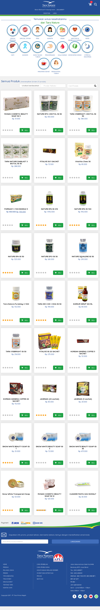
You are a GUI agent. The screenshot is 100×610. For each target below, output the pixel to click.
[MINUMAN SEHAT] (43, 63)
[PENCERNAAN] (50, 46)
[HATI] (12, 46)
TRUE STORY (7, 579)
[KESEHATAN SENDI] (74, 46)
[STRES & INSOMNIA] (87, 46)
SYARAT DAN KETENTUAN (45, 573)
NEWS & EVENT (8, 582)
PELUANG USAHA (8, 570)
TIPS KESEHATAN (8, 576)
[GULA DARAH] (62, 46)
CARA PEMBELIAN (42, 564)
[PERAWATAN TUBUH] (56, 63)
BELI (26, 130)
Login (55, 13)
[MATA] (87, 30)
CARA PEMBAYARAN (43, 567)
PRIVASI (39, 576)
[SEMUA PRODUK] (12, 31)
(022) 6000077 (60, 9)
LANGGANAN (75, 542)
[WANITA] (50, 30)
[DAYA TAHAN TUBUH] (37, 46)
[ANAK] (62, 30)
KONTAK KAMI (7, 588)
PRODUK (6, 567)
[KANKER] (25, 46)
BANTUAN (40, 579)
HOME (5, 564)
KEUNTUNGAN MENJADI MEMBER (47, 570)
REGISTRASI (46, 13)
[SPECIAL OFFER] (25, 30)
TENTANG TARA (8, 585)
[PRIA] (37, 30)
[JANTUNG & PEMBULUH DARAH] (74, 30)
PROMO (5, 573)
